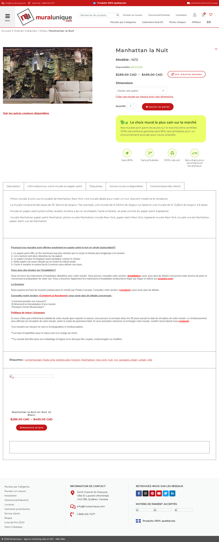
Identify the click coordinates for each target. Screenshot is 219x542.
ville (149, 359)
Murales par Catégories (17, 486)
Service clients (12, 513)
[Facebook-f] (139, 493)
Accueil (6, 30)
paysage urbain (128, 359)
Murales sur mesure (132, 15)
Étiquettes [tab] (96, 186)
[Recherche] (117, 15)
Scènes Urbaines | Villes (30, 30)
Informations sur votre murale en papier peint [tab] (55, 186)
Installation (181, 15)
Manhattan (88, 359)
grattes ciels (63, 359)
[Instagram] (146, 493)
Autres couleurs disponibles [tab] (126, 186)
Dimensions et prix (31, 427)
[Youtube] (159, 493)
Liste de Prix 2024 (14, 522)
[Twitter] (166, 493)
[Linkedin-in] (172, 493)
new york (101, 359)
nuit (110, 359)
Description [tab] (13, 186)
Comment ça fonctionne (17, 509)
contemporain (33, 359)
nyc (116, 359)
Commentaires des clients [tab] (165, 186)
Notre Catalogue (13, 527)
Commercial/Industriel (159, 15)
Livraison (9, 504)
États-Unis (49, 359)
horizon (75, 359)
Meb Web (60, 539)
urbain (142, 359)
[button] (7, 15)
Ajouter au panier (159, 106)
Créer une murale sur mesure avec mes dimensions (144, 96)
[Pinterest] (152, 493)
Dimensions (124, 83)
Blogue (8, 518)
